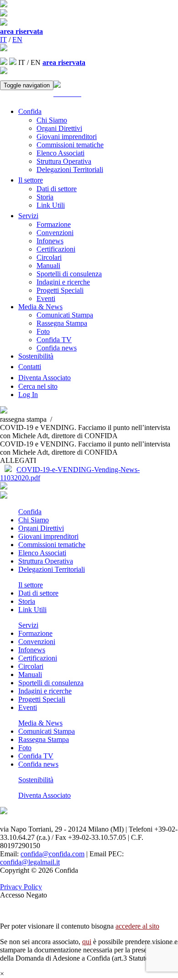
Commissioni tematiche (70, 145)
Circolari (49, 257)
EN (17, 39)
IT (3, 39)
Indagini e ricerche (63, 282)
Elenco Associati (60, 153)
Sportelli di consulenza (69, 274)
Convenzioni (55, 232)
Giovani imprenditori (67, 136)
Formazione (54, 224)
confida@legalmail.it (30, 862)
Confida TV (54, 340)
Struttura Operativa (64, 161)
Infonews (50, 241)
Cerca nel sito (38, 386)
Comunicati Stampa (65, 315)
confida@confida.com (52, 854)
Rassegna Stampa (62, 323)
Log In (28, 394)
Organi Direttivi (59, 128)
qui (86, 942)
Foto (43, 331)
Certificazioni (56, 249)
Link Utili (51, 205)
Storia (45, 197)
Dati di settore (57, 189)
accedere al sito (137, 926)
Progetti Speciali (60, 290)
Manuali (48, 265)
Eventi (46, 298)
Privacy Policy (21, 887)
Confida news (57, 348)
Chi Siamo (52, 120)
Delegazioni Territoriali (70, 169)
